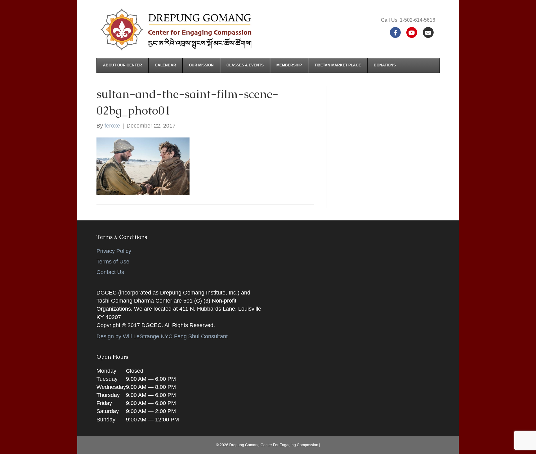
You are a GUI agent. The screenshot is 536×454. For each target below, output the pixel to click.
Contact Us (110, 272)
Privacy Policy (113, 251)
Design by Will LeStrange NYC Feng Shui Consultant (162, 336)
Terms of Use (112, 261)
